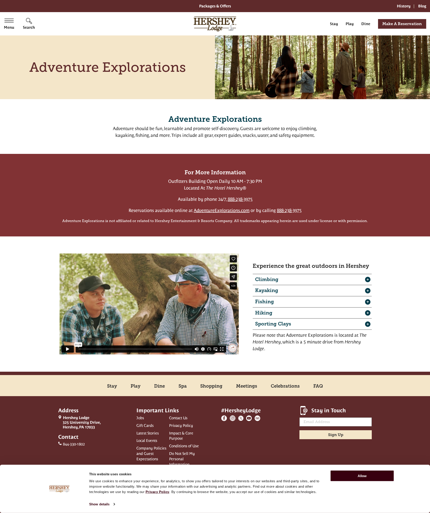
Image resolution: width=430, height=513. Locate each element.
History (404, 6)
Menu (9, 27)
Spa (182, 386)
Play (350, 24)
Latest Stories (147, 433)
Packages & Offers (215, 6)
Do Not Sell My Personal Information (182, 459)
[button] (312, 279)
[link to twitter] (240, 418)
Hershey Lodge (79, 422)
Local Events (146, 440)
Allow (362, 476)
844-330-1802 (74, 444)
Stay (334, 24)
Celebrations (285, 386)
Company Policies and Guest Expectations (151, 453)
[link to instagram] (232, 418)
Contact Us (178, 418)
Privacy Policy (181, 425)
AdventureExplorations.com (221, 210)
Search (29, 27)
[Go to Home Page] (215, 23)
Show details (99, 504)
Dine (365, 24)
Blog (422, 6)
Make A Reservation (402, 24)
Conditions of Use (184, 446)
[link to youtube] (249, 418)
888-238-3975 (240, 199)
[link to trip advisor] (257, 418)
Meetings (246, 386)
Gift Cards (145, 425)
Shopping (211, 386)
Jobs (140, 418)
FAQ (318, 386)
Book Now (215, 271)
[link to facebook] (224, 418)
